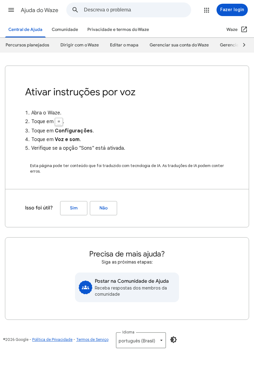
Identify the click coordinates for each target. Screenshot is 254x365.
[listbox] (141, 340)
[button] (11, 9)
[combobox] (137, 10)
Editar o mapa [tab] (124, 45)
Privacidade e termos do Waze (118, 29)
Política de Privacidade (52, 339)
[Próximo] (241, 45)
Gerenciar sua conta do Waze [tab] (179, 45)
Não (103, 208)
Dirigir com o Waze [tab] (79, 45)
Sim (74, 208)
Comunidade (65, 29)
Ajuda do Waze (39, 10)
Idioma (128, 332)
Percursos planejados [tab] (27, 45)
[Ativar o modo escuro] (173, 339)
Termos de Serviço (92, 339)
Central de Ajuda (25, 29)
